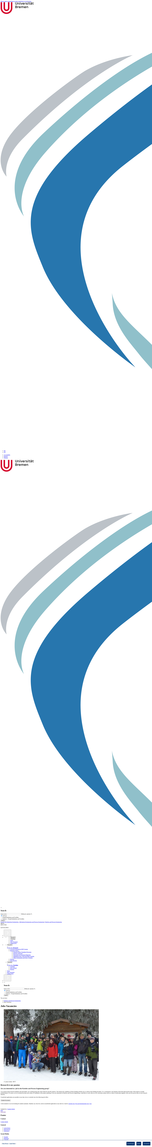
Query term (4, 914)
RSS (2, 1110)
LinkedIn (6, 1139)
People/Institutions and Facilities (10, 917)
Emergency (7, 1131)
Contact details (4, 1122)
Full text (4, 915)
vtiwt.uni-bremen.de (79, 1103)
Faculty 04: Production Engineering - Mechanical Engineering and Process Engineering (22, 922)
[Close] (4, 982)
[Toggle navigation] (1, 907)
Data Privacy (7, 1129)
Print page (3, 1112)
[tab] (76, 1100)
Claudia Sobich (11, 1109)
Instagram (6, 1138)
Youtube (6, 1137)
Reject (138, 1143)
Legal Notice (7, 1128)
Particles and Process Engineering (53, 922)
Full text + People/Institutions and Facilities (13, 919)
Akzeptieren (147, 1143)
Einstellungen (130, 1143)
